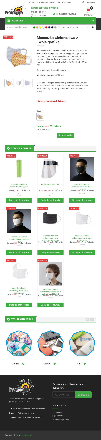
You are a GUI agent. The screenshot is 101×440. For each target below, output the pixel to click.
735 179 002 (39, 15)
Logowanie (90, 2)
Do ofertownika (65, 135)
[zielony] (34, 27)
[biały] (43, 27)
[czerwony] (46, 27)
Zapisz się (83, 394)
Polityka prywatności (46, 2)
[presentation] (87, 319)
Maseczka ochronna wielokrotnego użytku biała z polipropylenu (82, 237)
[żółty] (40, 27)
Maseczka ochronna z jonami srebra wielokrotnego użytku (82, 186)
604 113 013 (39, 12)
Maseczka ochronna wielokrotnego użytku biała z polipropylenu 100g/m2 (50, 290)
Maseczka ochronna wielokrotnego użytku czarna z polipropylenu (50, 237)
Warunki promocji (64, 2)
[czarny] (52, 27)
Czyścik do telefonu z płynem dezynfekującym (19, 186)
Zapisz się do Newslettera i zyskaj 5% (68, 386)
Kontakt (32, 2)
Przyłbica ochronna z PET (50, 184)
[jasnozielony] (55, 27)
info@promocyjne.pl (66, 14)
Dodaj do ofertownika (19, 200)
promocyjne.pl (26, 435)
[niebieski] (49, 27)
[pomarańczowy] (37, 27)
